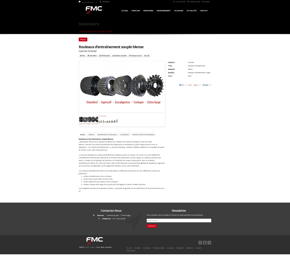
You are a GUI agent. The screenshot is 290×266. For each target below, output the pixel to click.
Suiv (145, 55)
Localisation (124, 134)
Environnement (164, 11)
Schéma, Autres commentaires (143, 134)
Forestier (136, 11)
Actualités (192, 11)
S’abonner (151, 226)
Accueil (125, 11)
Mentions (189, 248)
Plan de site (131, 251)
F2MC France (90, 247)
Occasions (178, 11)
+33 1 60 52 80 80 (180, 1)
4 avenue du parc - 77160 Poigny (199, 1)
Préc (83, 55)
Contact (204, 11)
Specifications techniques (107, 134)
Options (91, 134)
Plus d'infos (93, 55)
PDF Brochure (105, 55)
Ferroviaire (148, 11)
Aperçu (82, 134)
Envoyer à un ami (136, 55)
